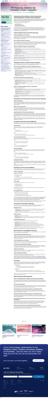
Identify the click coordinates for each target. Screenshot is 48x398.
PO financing (25, 20)
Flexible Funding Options (4, 41)
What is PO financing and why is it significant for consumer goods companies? (6, 64)
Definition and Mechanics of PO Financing (5, 31)
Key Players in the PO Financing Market (6, 49)
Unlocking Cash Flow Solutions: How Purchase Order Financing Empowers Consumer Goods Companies (5, 29)
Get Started (3, 22)
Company (4, 387)
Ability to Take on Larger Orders (4, 42)
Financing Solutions (5, 381)
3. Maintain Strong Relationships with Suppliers (5, 59)
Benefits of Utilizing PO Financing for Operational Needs (5, 33)
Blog (4, 386)
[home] (5, 1)
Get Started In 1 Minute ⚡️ (38, 360)
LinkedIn (12, 381)
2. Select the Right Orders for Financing (5, 58)
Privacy (19, 381)
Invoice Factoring (3, 46)
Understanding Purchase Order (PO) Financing (5, 30)
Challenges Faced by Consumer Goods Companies (6, 35)
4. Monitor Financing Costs (4, 60)
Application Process (3, 53)
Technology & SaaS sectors (28, 59)
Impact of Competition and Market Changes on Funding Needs (6, 39)
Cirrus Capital (27, 191)
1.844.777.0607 (42, 380)
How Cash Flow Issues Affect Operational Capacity (5, 37)
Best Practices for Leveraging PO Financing (5, 56)
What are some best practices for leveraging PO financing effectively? (6, 70)
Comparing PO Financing (4, 48)
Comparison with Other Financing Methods (5, 45)
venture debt (19, 117)
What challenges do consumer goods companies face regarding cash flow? (5, 66)
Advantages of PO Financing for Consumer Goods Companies (5, 40)
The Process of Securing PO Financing (6, 52)
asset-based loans (38, 28)
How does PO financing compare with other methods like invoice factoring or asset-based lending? (6, 69)
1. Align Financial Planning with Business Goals (6, 57)
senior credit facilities (26, 57)
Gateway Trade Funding (3, 50)
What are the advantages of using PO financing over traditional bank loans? (5, 67)
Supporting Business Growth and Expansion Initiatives (6, 43)
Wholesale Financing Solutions (23, 198)
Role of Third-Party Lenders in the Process (6, 32)
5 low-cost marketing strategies (26, 237)
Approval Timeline (3, 54)
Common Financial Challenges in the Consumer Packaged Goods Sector (5, 36)
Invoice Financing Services (29, 199)
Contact (4, 388)
